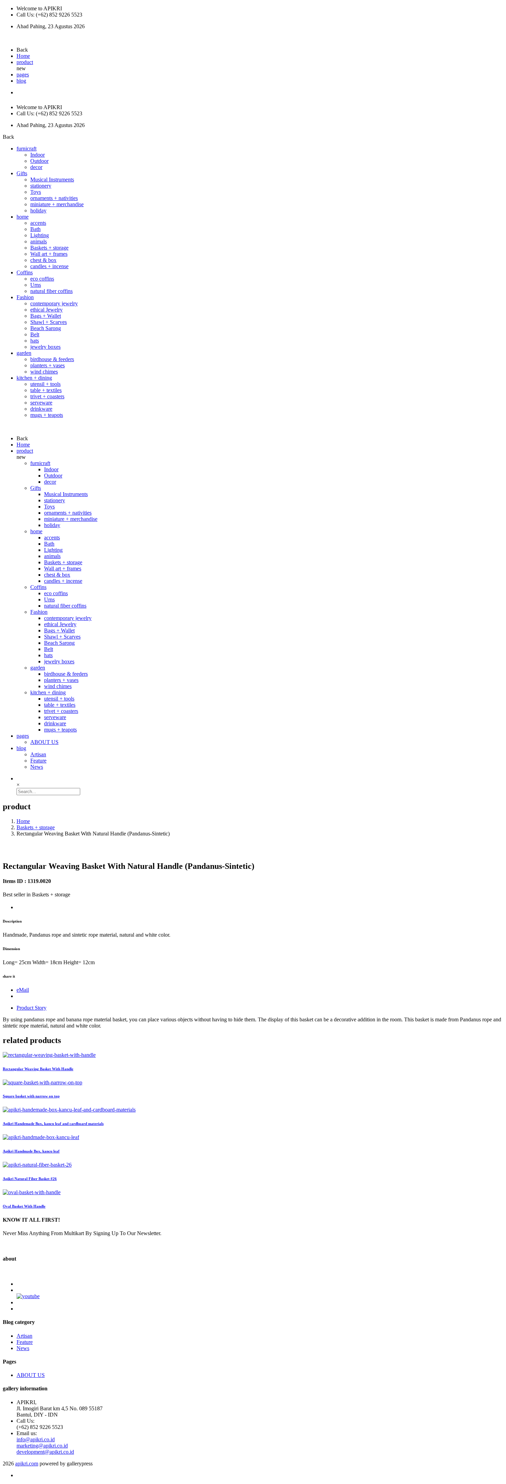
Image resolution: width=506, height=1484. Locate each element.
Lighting (39, 235)
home (23, 217)
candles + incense (49, 266)
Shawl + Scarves (48, 322)
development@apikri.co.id (45, 1452)
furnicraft (26, 148)
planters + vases (47, 365)
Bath (35, 229)
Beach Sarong (45, 328)
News (36, 767)
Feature (38, 761)
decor (36, 167)
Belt (34, 334)
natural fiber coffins (51, 291)
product (25, 62)
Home (23, 56)
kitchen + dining (34, 378)
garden (24, 353)
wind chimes (44, 372)
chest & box (43, 260)
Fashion (25, 297)
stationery (40, 186)
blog (21, 81)
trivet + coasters (47, 396)
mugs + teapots (46, 415)
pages (23, 74)
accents (38, 223)
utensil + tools (45, 384)
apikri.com (26, 1463)
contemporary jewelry (54, 303)
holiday (38, 210)
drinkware (41, 409)
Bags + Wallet (45, 316)
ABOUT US (44, 742)
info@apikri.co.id (36, 1439)
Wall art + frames (48, 254)
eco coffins (42, 279)
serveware (41, 403)
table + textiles (46, 390)
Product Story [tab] (31, 1008)
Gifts (22, 173)
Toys (35, 192)
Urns (35, 285)
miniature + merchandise (57, 204)
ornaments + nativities (54, 198)
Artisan (38, 754)
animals (38, 241)
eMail (23, 990)
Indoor (37, 155)
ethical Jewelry (46, 310)
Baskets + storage (49, 248)
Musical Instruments (52, 179)
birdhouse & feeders (52, 359)
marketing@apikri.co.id (42, 1446)
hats (34, 341)
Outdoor (39, 161)
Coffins (25, 272)
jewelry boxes (45, 347)
